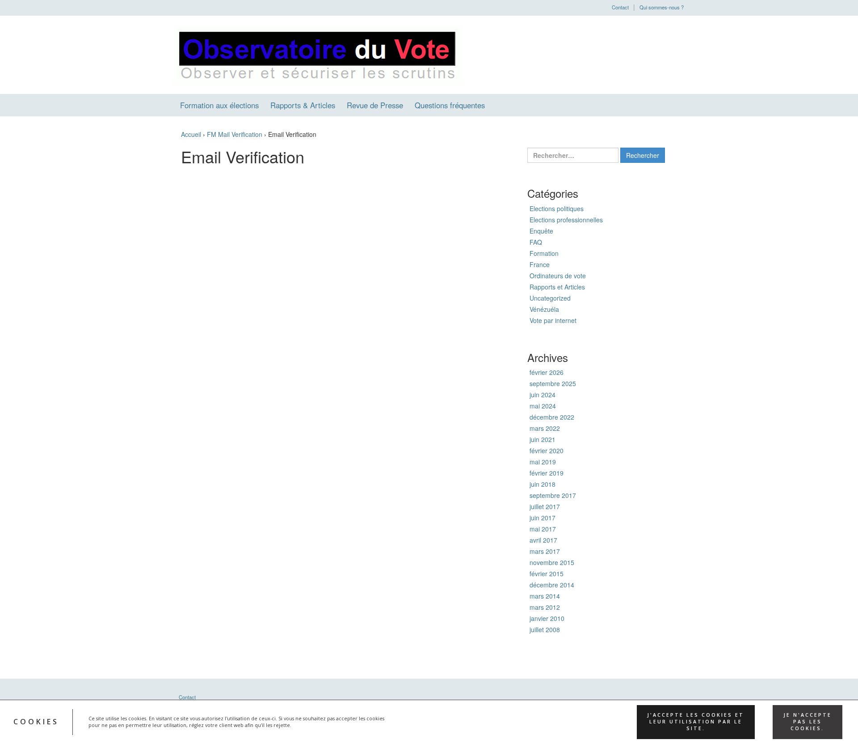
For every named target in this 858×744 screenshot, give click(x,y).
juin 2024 (542, 394)
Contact (620, 7)
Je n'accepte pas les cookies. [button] (807, 721)
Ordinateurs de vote (558, 275)
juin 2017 (542, 517)
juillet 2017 (545, 506)
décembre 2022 (552, 416)
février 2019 (547, 472)
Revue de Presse (375, 105)
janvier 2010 (547, 618)
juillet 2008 (545, 629)
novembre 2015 (552, 562)
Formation (544, 253)
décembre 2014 (552, 584)
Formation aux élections (219, 105)
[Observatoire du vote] (318, 53)
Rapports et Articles (557, 286)
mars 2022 (545, 428)
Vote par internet (553, 320)
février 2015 (547, 573)
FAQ (536, 242)
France (540, 264)
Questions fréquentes (450, 105)
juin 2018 (542, 484)
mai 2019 (543, 461)
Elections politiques (557, 208)
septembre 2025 (553, 383)
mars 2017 (545, 551)
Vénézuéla (544, 309)
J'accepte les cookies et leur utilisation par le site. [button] (695, 721)
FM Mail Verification (234, 134)
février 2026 (547, 372)
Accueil (191, 134)
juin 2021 (542, 439)
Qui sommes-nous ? (661, 7)
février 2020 (547, 450)
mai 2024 (543, 405)
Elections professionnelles (566, 219)
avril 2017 (543, 540)
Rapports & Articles (302, 105)
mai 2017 (543, 528)
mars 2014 (545, 595)
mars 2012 (545, 607)
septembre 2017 (553, 495)
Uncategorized (550, 297)
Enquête (541, 230)
